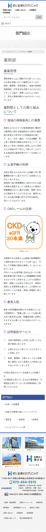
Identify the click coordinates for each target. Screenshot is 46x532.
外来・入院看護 (12, 404)
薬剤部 (22, 419)
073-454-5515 (24, 482)
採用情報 (6, 12)
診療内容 (39, 502)
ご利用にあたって (9, 518)
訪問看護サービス (19, 508)
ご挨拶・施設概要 (9, 502)
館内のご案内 (34, 508)
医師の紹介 (7, 10)
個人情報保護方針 (26, 518)
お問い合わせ (20, 10)
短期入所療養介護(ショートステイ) (21, 412)
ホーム (4, 51)
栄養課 (35, 419)
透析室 (8, 419)
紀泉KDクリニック (13, 51)
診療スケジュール (26, 502)
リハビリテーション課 (15, 427)
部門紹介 (23, 51)
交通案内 (32, 10)
